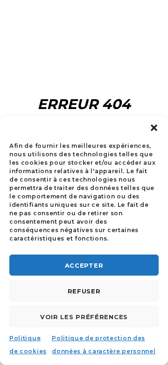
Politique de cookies (28, 345)
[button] (154, 127)
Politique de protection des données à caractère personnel (103, 345)
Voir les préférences (84, 317)
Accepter (84, 265)
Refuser (84, 291)
